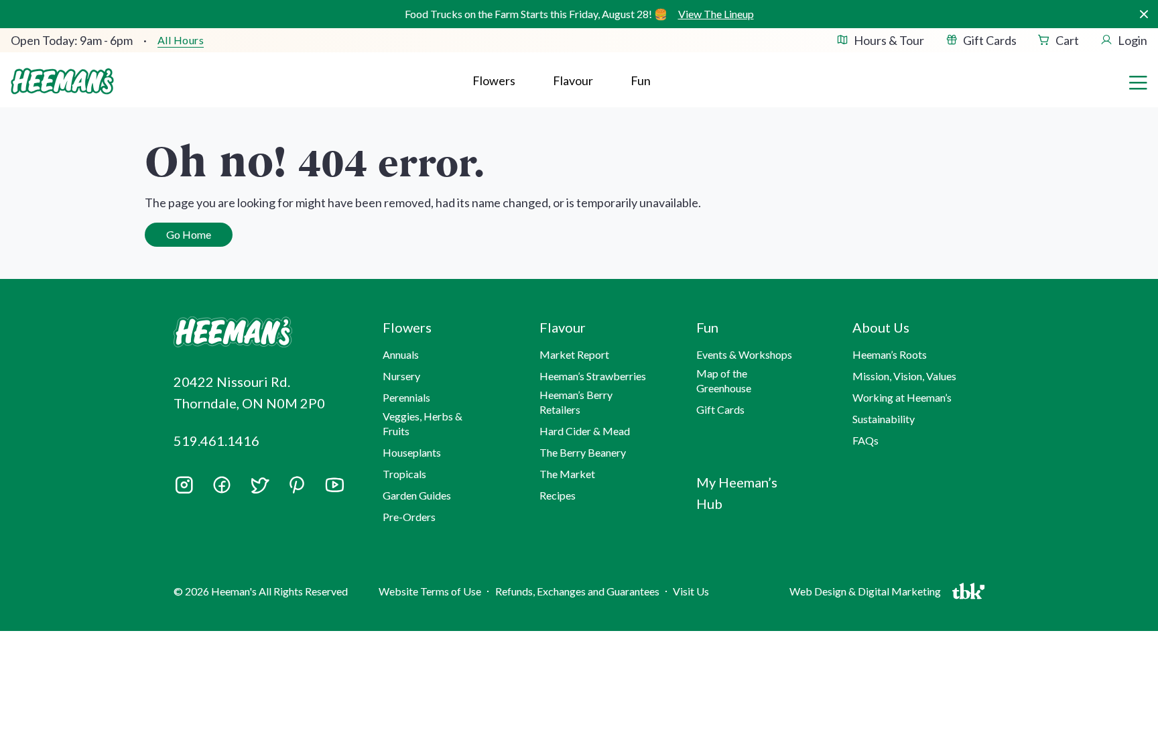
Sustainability (883, 418)
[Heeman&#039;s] (263, 332)
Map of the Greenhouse (723, 380)
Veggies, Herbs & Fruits (422, 423)
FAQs (865, 440)
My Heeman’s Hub (736, 493)
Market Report (574, 354)
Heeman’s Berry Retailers (576, 402)
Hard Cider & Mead (584, 430)
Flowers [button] (493, 80)
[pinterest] (297, 485)
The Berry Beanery (582, 452)
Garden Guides (417, 495)
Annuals (401, 354)
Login (1132, 40)
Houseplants (412, 452)
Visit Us (691, 591)
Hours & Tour (889, 40)
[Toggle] (1138, 81)
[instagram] (184, 489)
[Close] (1144, 14)
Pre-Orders (409, 516)
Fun (641, 80)
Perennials (406, 397)
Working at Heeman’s (902, 397)
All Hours (180, 40)
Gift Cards (990, 40)
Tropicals (404, 473)
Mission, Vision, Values (904, 375)
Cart (1067, 40)
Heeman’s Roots (889, 354)
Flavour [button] (573, 80)
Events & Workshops (744, 354)
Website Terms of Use (430, 591)
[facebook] (222, 485)
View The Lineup (716, 13)
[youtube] (334, 489)
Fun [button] (707, 327)
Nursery (401, 375)
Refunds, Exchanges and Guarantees (577, 591)
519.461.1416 (216, 441)
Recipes (557, 495)
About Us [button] (880, 327)
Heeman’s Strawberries (592, 375)
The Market (567, 473)
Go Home (188, 234)
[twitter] (259, 489)
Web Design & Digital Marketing (867, 594)
